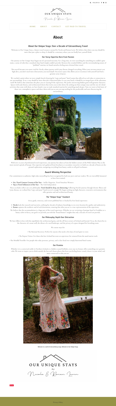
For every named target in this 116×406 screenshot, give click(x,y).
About (43, 26)
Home (33, 26)
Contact (56, 26)
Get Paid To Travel (75, 26)
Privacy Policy (58, 402)
